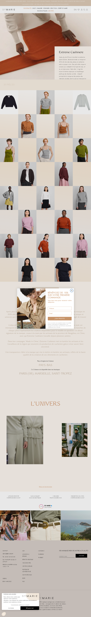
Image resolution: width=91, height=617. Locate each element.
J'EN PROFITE (60, 319)
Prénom (50, 305)
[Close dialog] (71, 290)
